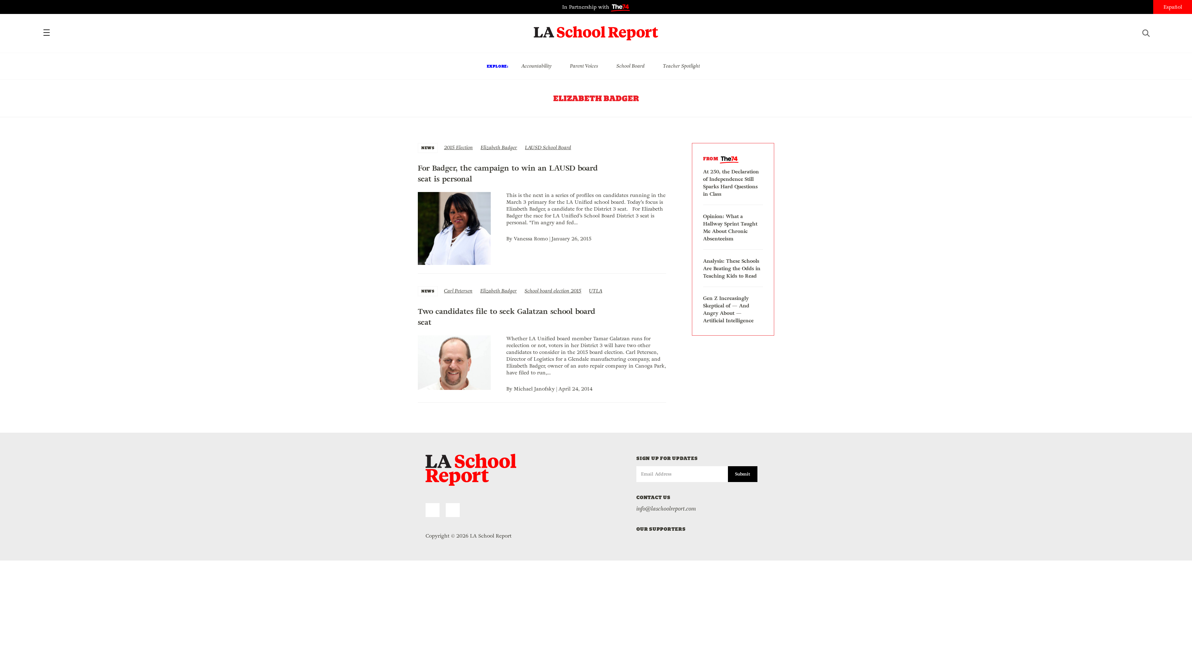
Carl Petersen (458, 290)
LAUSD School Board (548, 147)
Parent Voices (584, 65)
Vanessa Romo (531, 238)
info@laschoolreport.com (666, 508)
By (510, 238)
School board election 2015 (553, 290)
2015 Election (458, 147)
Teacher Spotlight (681, 65)
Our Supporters (661, 529)
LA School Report (596, 29)
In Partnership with (586, 7)
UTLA (595, 290)
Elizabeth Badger (499, 147)
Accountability (536, 65)
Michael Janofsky (534, 388)
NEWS (427, 147)
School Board (630, 65)
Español (1172, 7)
